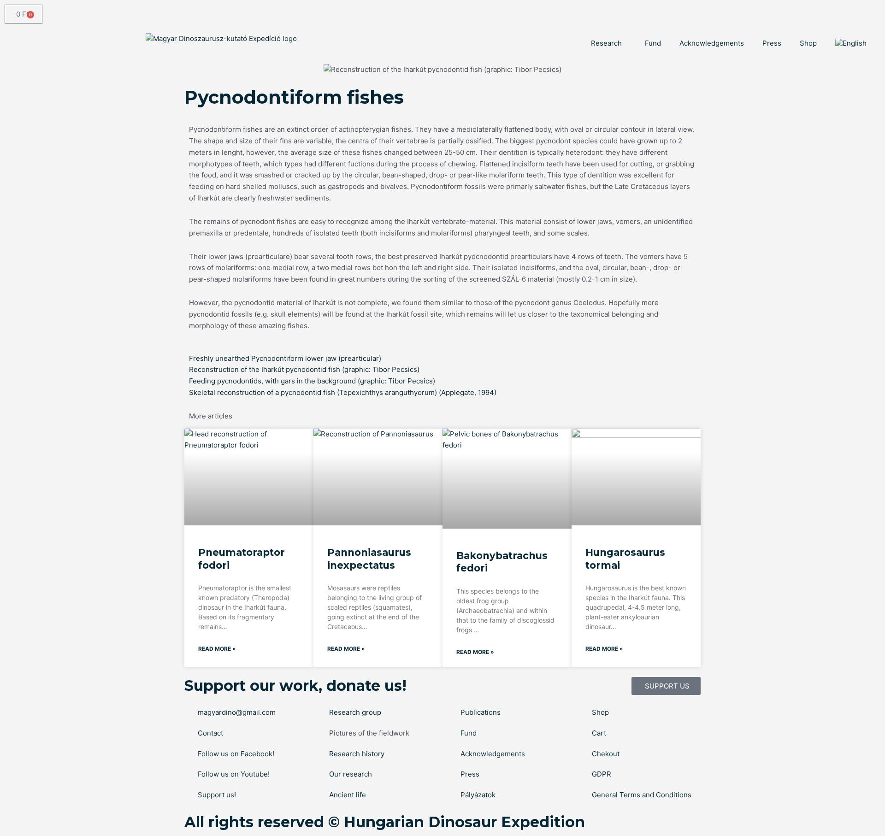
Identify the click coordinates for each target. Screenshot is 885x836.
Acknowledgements (711, 43)
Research (606, 43)
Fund (653, 43)
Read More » (217, 648)
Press (771, 43)
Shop (808, 43)
